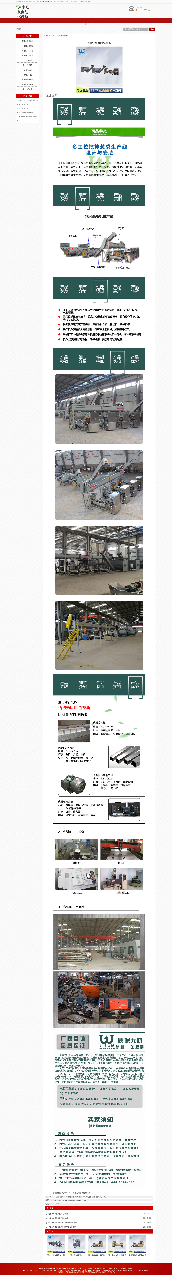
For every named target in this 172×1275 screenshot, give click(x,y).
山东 (93, 1272)
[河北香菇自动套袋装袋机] (117, 1244)
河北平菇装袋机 (76, 1255)
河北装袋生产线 (27, 51)
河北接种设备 (28, 65)
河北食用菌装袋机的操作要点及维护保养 (62, 1227)
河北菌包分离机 (58, 1193)
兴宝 (76, 1272)
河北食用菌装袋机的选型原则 (58, 1214)
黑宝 (79, 1272)
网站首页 (47, 36)
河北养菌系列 (28, 70)
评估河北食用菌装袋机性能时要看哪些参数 (62, 1223)
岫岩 (100, 1272)
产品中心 (54, 36)
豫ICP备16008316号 (127, 1269)
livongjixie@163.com (27, 112)
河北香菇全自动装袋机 (137, 1255)
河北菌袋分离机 (27, 80)
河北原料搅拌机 (27, 55)
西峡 (109, 1272)
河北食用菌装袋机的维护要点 (58, 1218)
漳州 (73, 1272)
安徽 (82, 1272)
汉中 (106, 1272)
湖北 (70, 1272)
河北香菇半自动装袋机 (97, 1255)
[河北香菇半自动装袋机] (97, 1244)
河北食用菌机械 (27, 84)
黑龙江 (87, 1272)
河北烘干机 (28, 75)
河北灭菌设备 (28, 60)
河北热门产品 (28, 89)
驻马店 (113, 1272)
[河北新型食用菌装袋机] (56, 1244)
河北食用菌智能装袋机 (81, 1193)
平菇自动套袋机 (47, 1)
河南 (67, 1272)
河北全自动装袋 (27, 41)
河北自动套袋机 (27, 46)
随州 (103, 1272)
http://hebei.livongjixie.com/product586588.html (68, 1200)
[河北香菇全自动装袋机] (137, 1244)
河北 (90, 1272)
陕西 (96, 1272)
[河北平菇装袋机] (76, 1244)
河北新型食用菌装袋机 (56, 1255)
